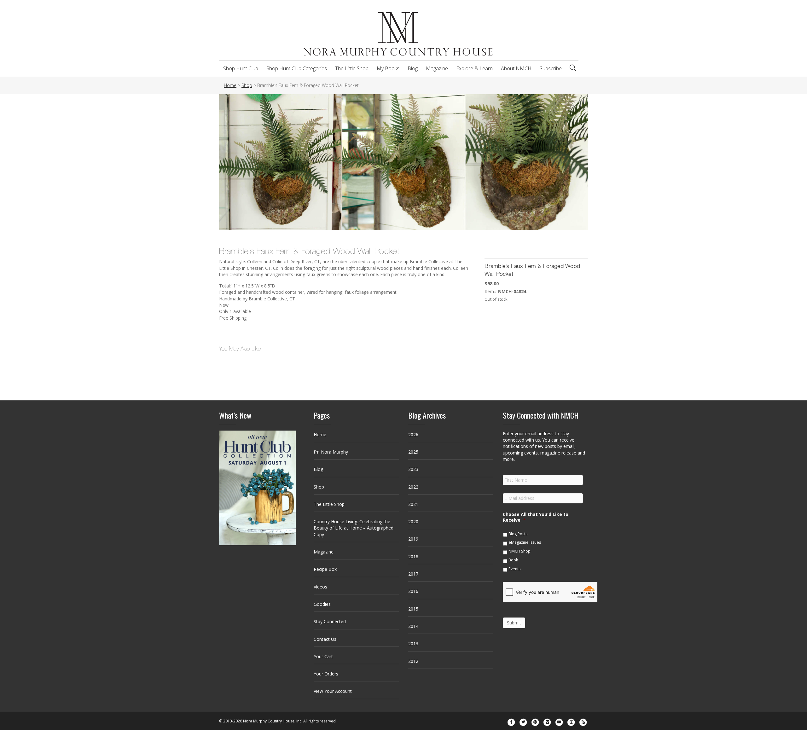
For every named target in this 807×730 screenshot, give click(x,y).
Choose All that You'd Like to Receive (535, 517)
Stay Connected (330, 621)
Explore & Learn (474, 68)
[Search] (572, 67)
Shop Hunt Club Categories (296, 68)
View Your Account (333, 691)
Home (320, 434)
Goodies (322, 604)
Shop (319, 487)
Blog (413, 68)
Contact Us (325, 639)
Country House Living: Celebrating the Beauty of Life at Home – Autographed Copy (353, 528)
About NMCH (516, 68)
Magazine (437, 68)
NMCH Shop (519, 551)
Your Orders (326, 674)
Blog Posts (517, 533)
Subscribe (551, 68)
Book (513, 560)
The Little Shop (352, 68)
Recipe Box (325, 569)
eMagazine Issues (524, 542)
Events (514, 568)
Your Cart (323, 656)
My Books (388, 68)
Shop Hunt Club (240, 68)
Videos (320, 587)
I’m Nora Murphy (331, 452)
